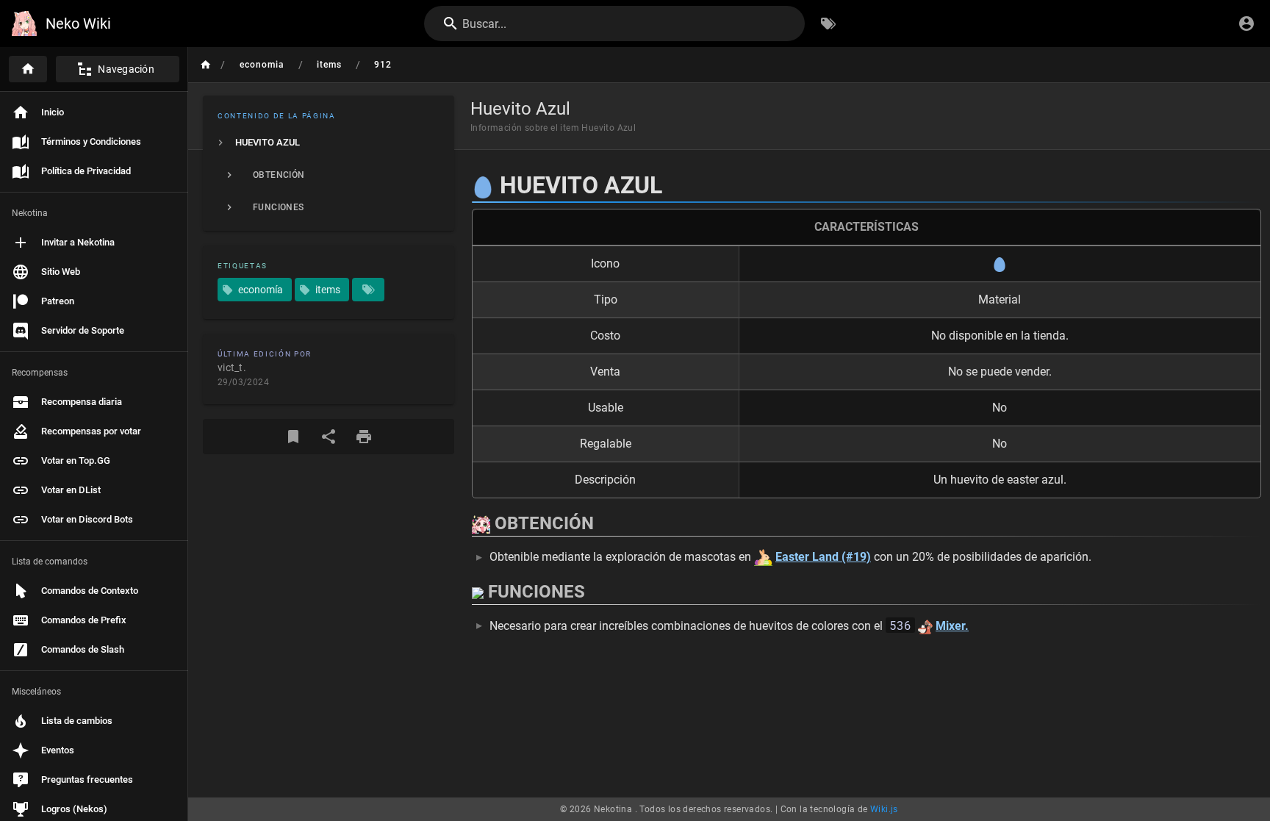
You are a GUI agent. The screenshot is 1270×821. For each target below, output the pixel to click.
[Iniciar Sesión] (1246, 23)
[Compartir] (328, 436)
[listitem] (328, 142)
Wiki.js (884, 809)
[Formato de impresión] (363, 436)
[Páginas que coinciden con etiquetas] (368, 289)
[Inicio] (28, 69)
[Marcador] (293, 436)
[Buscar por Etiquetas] (828, 23)
